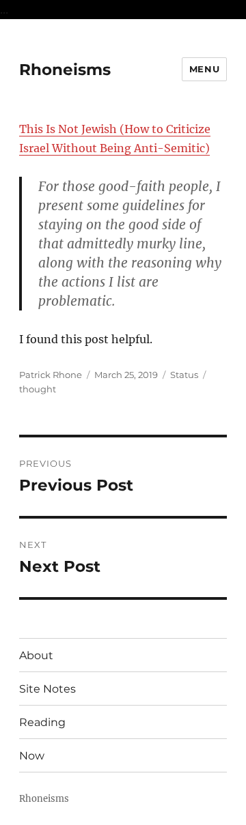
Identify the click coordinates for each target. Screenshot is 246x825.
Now (31, 755)
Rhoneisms (65, 69)
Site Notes (47, 688)
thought (37, 388)
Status (184, 374)
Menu (204, 68)
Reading (42, 722)
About (36, 655)
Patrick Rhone (50, 374)
